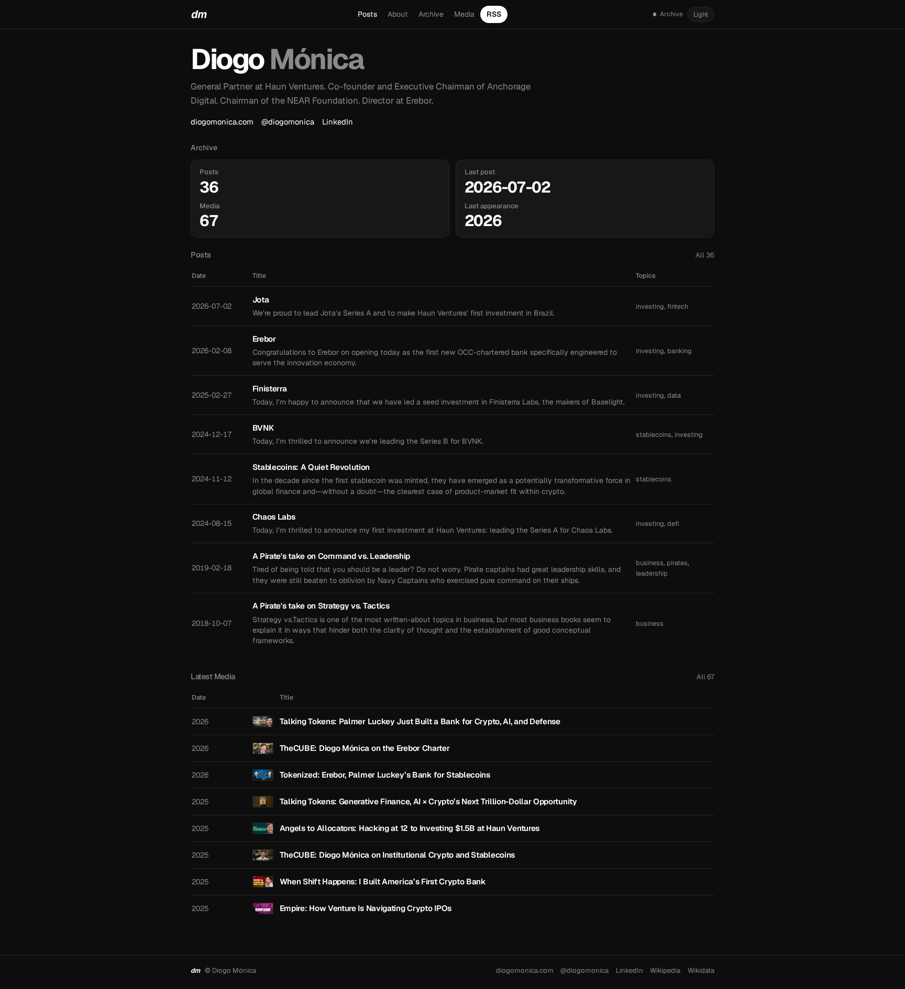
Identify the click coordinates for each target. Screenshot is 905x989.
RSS (494, 14)
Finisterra (269, 389)
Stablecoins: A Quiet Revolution (311, 467)
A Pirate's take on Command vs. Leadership (331, 556)
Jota (260, 300)
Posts (367, 14)
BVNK (263, 428)
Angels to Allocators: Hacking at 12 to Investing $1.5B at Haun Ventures (409, 828)
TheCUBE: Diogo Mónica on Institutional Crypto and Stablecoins (397, 855)
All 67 (705, 676)
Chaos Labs (273, 517)
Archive (431, 14)
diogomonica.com (222, 122)
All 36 (705, 255)
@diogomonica (287, 122)
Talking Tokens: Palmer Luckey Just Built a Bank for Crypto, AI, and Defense (420, 721)
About (398, 14)
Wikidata (701, 970)
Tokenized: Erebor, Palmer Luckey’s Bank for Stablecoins (385, 775)
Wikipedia (665, 970)
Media (464, 14)
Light (700, 14)
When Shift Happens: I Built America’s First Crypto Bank (383, 881)
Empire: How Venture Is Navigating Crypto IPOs (365, 908)
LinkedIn (337, 122)
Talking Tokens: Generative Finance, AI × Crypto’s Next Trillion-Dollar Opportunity (428, 801)
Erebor (264, 339)
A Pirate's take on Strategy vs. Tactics (321, 606)
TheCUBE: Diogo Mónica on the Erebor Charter (365, 748)
